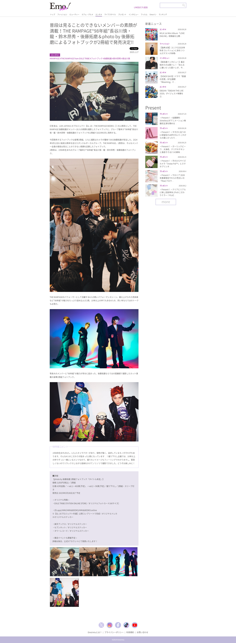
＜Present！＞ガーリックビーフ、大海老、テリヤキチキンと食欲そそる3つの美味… (173, 149)
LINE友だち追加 (141, 7)
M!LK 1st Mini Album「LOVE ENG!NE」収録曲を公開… (172, 34)
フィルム (144, 14)
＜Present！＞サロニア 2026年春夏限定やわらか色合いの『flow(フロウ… (172, 178)
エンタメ (98, 14)
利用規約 (130, 632)
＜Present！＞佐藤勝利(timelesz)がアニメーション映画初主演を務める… (173, 120)
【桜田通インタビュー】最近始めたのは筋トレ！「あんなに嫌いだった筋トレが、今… (172, 64)
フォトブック (97, 58)
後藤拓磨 (108, 58)
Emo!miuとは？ (95, 632)
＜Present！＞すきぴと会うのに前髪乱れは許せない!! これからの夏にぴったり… (173, 135)
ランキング (163, 14)
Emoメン (153, 14)
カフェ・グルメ (87, 14)
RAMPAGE (55, 58)
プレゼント (122, 14)
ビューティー (74, 14)
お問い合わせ (142, 632)
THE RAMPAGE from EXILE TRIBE (75, 58)
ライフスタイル (110, 14)
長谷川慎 (126, 58)
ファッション (62, 14)
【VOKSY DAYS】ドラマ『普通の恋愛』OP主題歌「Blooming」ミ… (173, 79)
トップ (52, 14)
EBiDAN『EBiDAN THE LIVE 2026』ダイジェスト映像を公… (171, 93)
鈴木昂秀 (117, 58)
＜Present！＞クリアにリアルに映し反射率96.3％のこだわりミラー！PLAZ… (173, 192)
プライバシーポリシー (114, 632)
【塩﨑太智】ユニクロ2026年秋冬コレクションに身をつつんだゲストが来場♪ (172, 50)
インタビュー (133, 14)
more (166, 201)
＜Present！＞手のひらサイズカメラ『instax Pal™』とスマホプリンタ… (173, 163)
